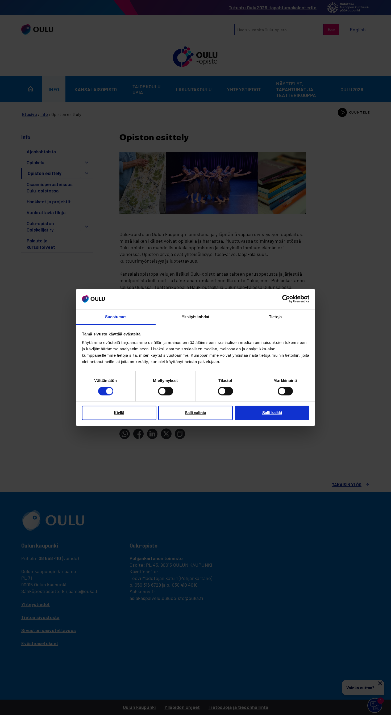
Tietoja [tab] (275, 316)
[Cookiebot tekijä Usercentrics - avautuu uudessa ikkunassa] (286, 299)
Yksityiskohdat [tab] (195, 316)
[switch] (165, 391)
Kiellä (119, 412)
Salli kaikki (272, 412)
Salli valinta (195, 412)
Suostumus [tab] (116, 316)
